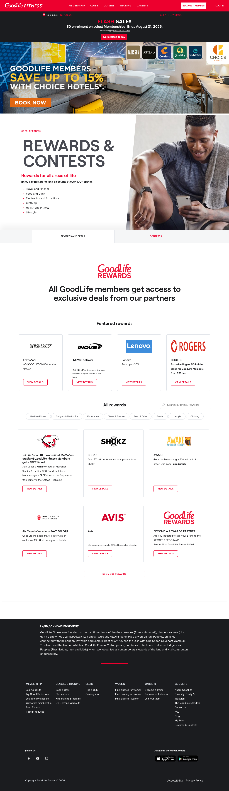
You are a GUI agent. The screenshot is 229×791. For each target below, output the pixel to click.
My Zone (179, 720)
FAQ (177, 711)
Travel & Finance (116, 416)
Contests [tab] (156, 236)
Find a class (62, 694)
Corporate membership (39, 703)
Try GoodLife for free (37, 694)
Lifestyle (177, 416)
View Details (35, 382)
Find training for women (128, 694)
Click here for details (121, 31)
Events (160, 416)
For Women (93, 416)
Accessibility (175, 780)
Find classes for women (128, 689)
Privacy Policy (194, 780)
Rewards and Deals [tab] (73, 236)
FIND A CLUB (65, 15)
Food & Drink (140, 416)
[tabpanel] (114, 420)
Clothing (195, 416)
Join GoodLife (33, 689)
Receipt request (35, 711)
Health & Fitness (38, 416)
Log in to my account (37, 698)
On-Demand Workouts (68, 703)
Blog (177, 716)
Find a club (92, 689)
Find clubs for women (127, 698)
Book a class (63, 689)
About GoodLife (183, 689)
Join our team (152, 698)
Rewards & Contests (186, 725)
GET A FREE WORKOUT (172, 15)
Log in (219, 5)
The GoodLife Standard (187, 703)
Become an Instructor (157, 694)
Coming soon (93, 694)
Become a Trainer (154, 689)
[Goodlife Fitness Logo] (24, 6)
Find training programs (68, 698)
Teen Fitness (33, 707)
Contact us (181, 707)
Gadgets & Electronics (67, 416)
